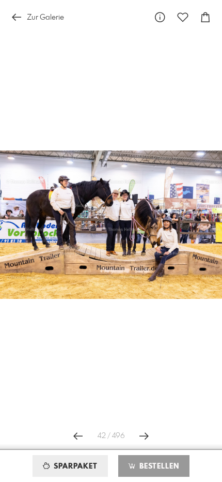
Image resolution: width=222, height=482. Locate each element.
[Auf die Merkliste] (183, 17)
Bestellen (158, 466)
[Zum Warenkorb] (205, 17)
